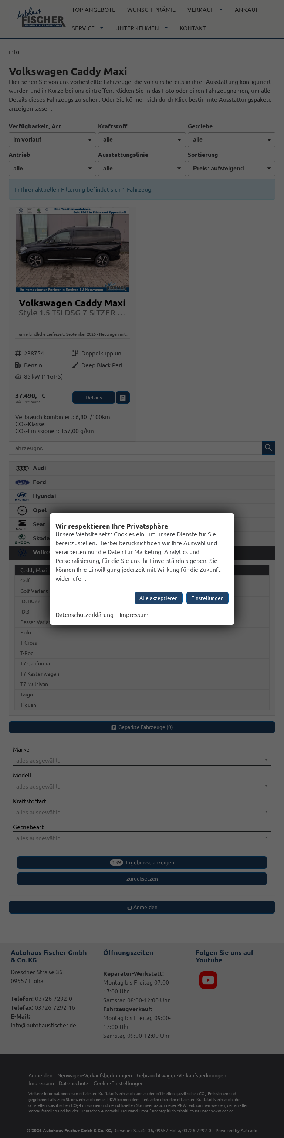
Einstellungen (207, 598)
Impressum (134, 614)
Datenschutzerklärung (84, 614)
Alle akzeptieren (158, 598)
